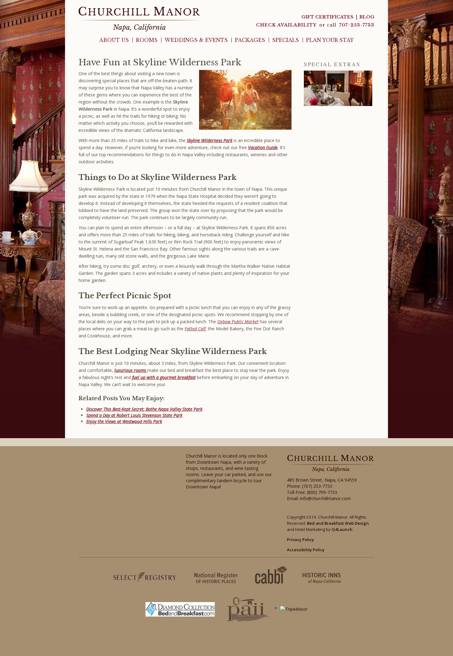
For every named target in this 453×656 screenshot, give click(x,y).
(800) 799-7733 (322, 492)
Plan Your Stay (330, 40)
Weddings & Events (196, 40)
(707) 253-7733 (317, 486)
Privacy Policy (300, 539)
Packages (250, 40)
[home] (139, 19)
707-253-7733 (356, 25)
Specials (285, 40)
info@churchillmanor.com (325, 498)
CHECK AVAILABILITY (287, 25)
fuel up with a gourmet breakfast (164, 377)
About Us (114, 40)
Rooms (146, 40)
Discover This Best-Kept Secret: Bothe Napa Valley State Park (144, 409)
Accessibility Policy (305, 549)
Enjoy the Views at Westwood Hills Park (124, 421)
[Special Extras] (338, 88)
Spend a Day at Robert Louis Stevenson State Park (134, 415)
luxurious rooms (130, 370)
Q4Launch (342, 529)
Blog (366, 17)
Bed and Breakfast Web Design (338, 523)
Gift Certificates (327, 17)
